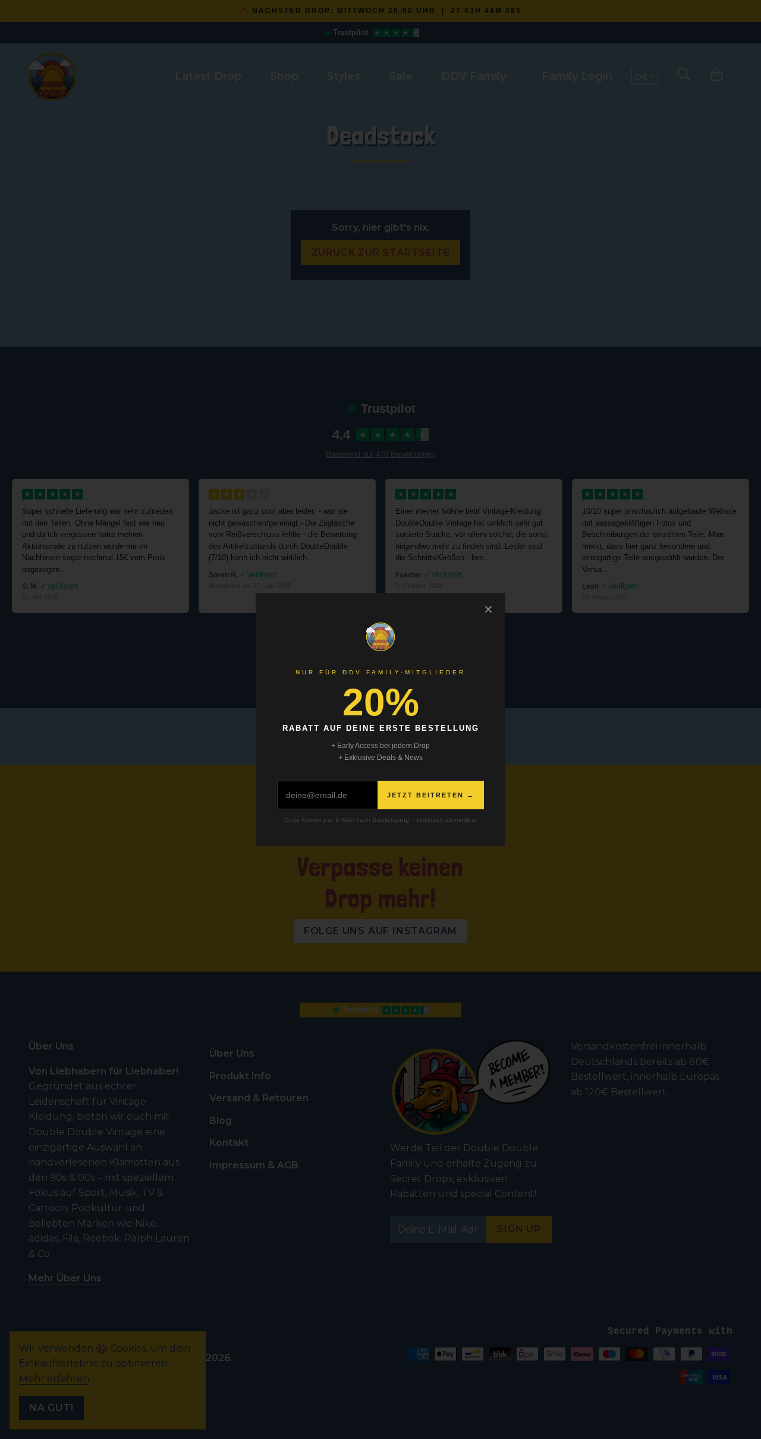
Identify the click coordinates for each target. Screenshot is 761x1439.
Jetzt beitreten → (430, 795)
